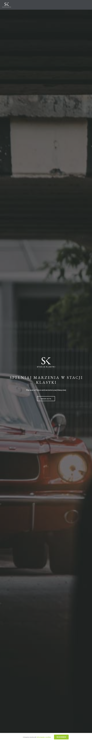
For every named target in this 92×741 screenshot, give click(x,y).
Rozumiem (61, 737)
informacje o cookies (44, 737)
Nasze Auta (46, 399)
